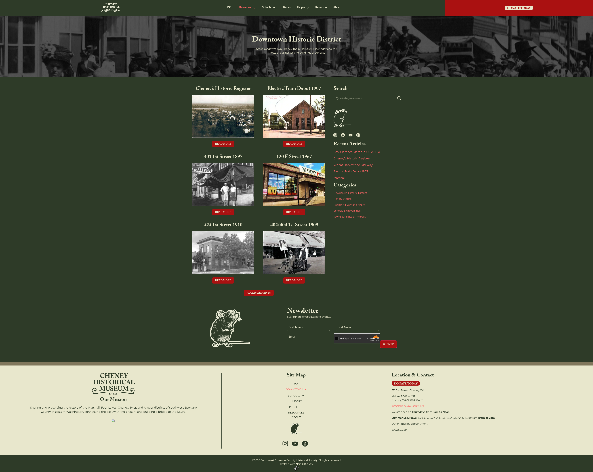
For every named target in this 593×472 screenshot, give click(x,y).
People (301, 7)
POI (230, 7)
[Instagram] (335, 135)
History (286, 7)
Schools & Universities (347, 210)
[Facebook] (343, 135)
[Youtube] (350, 135)
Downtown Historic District (350, 193)
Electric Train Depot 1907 (351, 171)
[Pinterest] (358, 135)
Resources (321, 7)
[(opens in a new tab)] (223, 117)
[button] (259, 293)
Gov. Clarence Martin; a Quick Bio (357, 152)
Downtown (245, 7)
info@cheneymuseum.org (408, 406)
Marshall (339, 178)
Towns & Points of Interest (350, 216)
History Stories (342, 198)
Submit (388, 345)
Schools (266, 7)
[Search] (399, 98)
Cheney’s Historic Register (352, 158)
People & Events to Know (349, 204)
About (337, 7)
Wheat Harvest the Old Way (353, 165)
